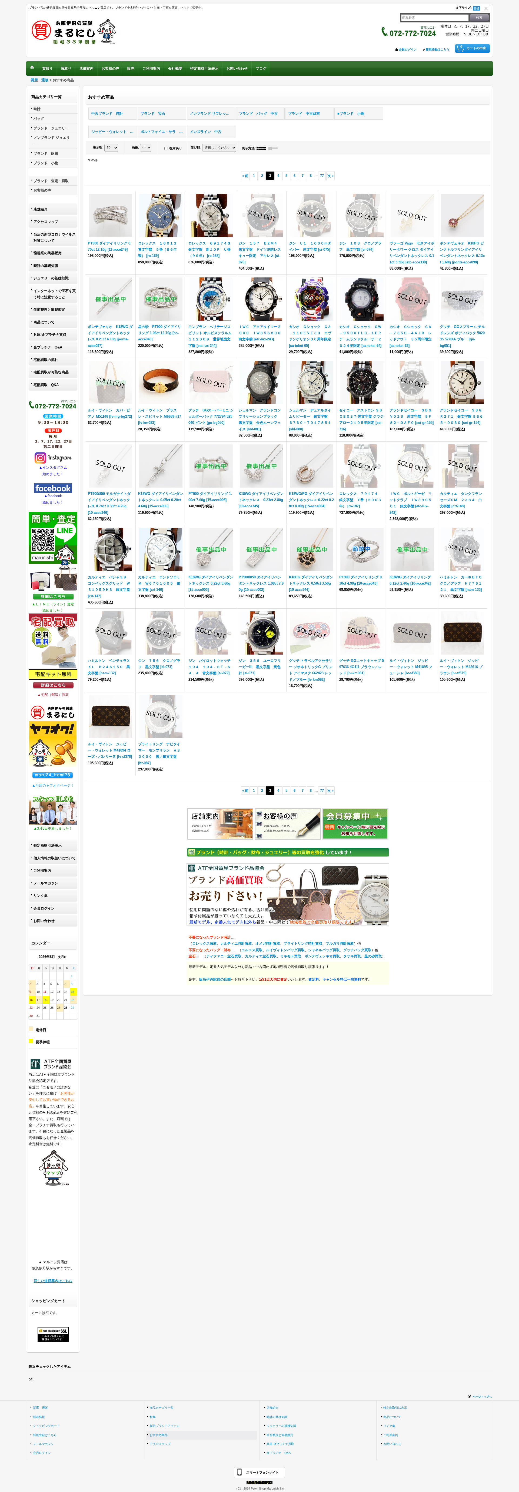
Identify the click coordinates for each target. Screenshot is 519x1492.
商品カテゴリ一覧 (162, 1407)
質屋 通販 (40, 1407)
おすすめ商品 (159, 1435)
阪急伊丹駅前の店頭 (215, 979)
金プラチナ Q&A (48, 347)
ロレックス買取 (204, 943)
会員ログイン (408, 49)
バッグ (39, 118)
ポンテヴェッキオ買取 (322, 956)
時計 (37, 109)
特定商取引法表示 (48, 845)
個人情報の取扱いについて (55, 858)
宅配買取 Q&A (46, 385)
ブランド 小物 (46, 163)
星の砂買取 (373, 956)
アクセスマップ (46, 222)
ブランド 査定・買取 (51, 181)
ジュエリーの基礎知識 (51, 278)
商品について (44, 322)
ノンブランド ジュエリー (52, 141)
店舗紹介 (41, 209)
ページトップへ (482, 1396)
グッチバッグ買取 (357, 950)
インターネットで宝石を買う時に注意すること (55, 294)
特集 (153, 1417)
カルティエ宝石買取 (261, 956)
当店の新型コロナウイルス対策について (55, 237)
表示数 (98, 147)
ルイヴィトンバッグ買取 (285, 950)
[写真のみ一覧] (262, 148)
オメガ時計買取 (267, 943)
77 (322, 176)
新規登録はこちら (438, 49)
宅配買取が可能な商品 (51, 372)
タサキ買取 (352, 956)
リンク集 (41, 896)
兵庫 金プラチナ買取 (50, 335)
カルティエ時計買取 (236, 943)
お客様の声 (42, 190)
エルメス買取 (251, 950)
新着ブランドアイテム (164, 1425)
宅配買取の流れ (46, 360)
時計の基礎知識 (46, 266)
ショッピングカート (46, 1425)
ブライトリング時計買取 (303, 943)
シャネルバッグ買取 (324, 950)
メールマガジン (46, 883)
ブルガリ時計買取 (340, 943)
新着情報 (39, 1417)
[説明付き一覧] (274, 148)
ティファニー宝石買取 (223, 956)
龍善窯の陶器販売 (48, 253)
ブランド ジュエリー (51, 128)
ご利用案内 (42, 871)
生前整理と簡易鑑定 (49, 309)
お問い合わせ (44, 921)
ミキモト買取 (290, 956)
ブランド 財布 (46, 154)
